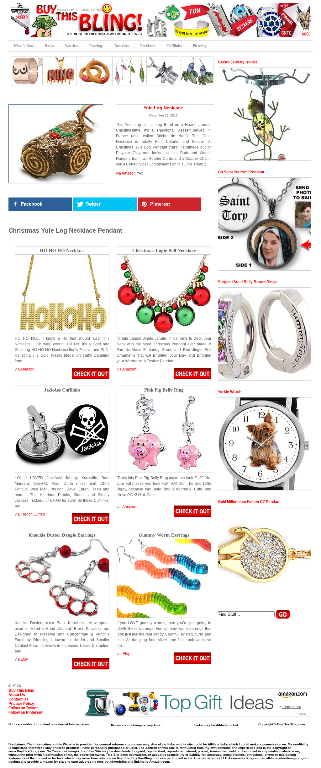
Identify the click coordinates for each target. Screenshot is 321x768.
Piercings (200, 46)
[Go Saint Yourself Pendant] (264, 224)
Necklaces (147, 46)
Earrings (96, 46)
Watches (71, 46)
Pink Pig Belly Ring (164, 390)
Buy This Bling (21, 690)
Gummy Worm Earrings (164, 535)
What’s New (23, 46)
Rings (49, 46)
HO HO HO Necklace (62, 250)
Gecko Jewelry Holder (237, 62)
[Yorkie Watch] (264, 443)
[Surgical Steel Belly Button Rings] (264, 334)
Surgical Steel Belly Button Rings (247, 282)
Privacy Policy (21, 703)
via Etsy (21, 659)
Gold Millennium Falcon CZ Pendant (249, 502)
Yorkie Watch (229, 392)
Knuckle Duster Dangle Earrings (62, 535)
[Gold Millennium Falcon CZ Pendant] (264, 553)
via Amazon (126, 173)
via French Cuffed (30, 514)
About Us (16, 695)
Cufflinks (174, 46)
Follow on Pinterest (25, 712)
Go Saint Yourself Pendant (241, 172)
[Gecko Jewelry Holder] (264, 114)
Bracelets (121, 46)
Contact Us (18, 699)
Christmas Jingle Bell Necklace (164, 250)
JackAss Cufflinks (62, 390)
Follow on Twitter (23, 708)
